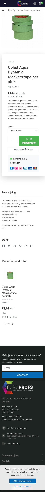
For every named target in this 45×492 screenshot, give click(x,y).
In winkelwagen (29, 140)
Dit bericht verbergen (23, 481)
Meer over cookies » (22, 486)
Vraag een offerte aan (23, 149)
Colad (11, 61)
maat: (11, 126)
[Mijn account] (34, 4)
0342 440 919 (8, 412)
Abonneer (22, 374)
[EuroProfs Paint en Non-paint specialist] (22, 3)
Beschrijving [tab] (9, 192)
